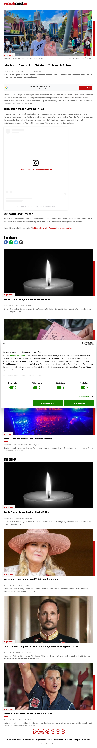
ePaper (77, 739)
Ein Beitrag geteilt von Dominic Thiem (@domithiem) (35, 206)
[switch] (36, 387)
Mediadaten (28, 739)
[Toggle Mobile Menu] (91, 3)
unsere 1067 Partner (18, 356)
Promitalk (10, 55)
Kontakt (86, 739)
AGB (50, 739)
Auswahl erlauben (48, 403)
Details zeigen (83, 396)
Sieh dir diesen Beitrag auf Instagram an (35, 169)
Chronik (8, 434)
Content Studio (14, 739)
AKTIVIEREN (85, 88)
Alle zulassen (79, 403)
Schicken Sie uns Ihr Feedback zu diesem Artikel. (52, 228)
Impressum (41, 739)
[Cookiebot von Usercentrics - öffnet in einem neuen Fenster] (84, 343)
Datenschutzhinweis (62, 739)
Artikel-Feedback (49, 744)
